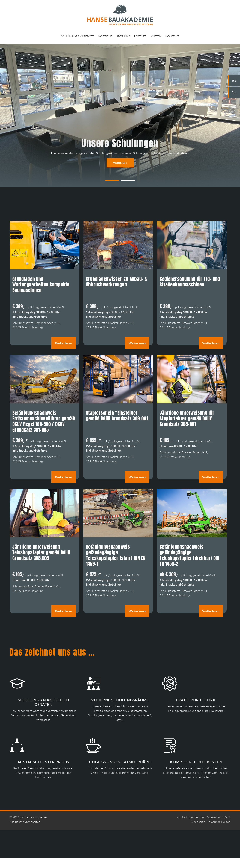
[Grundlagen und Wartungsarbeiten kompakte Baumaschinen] (45, 268)
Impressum (196, 817)
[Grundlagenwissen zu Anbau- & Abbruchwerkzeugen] (118, 268)
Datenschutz (214, 817)
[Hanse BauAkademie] (120, 15)
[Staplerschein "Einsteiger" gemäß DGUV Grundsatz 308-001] (118, 402)
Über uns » (120, 162)
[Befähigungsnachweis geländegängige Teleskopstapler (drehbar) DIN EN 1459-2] (192, 536)
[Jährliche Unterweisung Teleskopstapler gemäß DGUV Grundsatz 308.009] (45, 536)
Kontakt (182, 817)
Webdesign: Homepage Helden (210, 822)
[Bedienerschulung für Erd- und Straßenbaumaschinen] (192, 268)
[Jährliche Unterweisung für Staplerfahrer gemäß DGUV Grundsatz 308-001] (192, 402)
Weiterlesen (63, 343)
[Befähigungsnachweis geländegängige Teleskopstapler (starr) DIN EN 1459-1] (118, 536)
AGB (227, 817)
